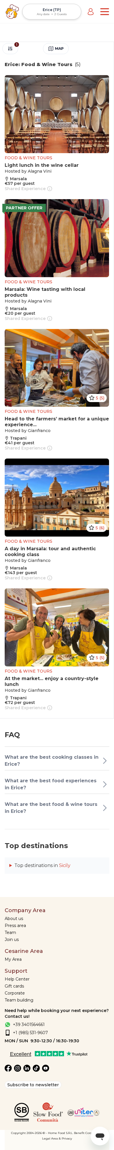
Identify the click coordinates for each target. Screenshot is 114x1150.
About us (14, 918)
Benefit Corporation (88, 1133)
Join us (12, 939)
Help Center (17, 979)
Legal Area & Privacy (57, 1138)
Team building (19, 1000)
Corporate (15, 993)
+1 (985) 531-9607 (30, 1032)
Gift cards (14, 986)
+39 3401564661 (29, 1024)
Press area (15, 925)
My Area (13, 959)
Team (10, 932)
